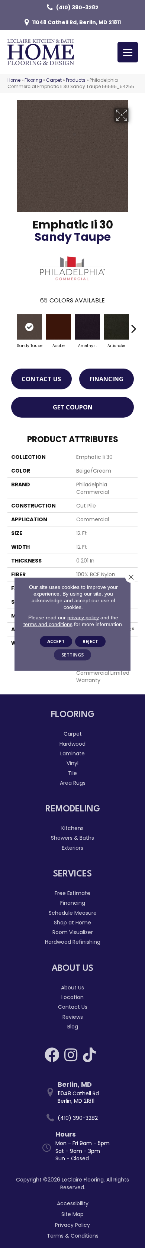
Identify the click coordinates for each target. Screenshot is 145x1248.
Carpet (54, 80)
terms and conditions (47, 624)
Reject (90, 641)
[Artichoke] (116, 326)
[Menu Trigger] (127, 52)
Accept (56, 641)
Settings (72, 654)
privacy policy (83, 617)
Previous (11, 324)
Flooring (33, 80)
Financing (106, 379)
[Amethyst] (87, 326)
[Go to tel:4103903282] (76, 1118)
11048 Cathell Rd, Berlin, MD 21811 (76, 22)
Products (76, 80)
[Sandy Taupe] (29, 326)
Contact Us (41, 379)
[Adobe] (58, 326)
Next (133, 324)
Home (13, 80)
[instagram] (70, 1054)
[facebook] (52, 1054)
